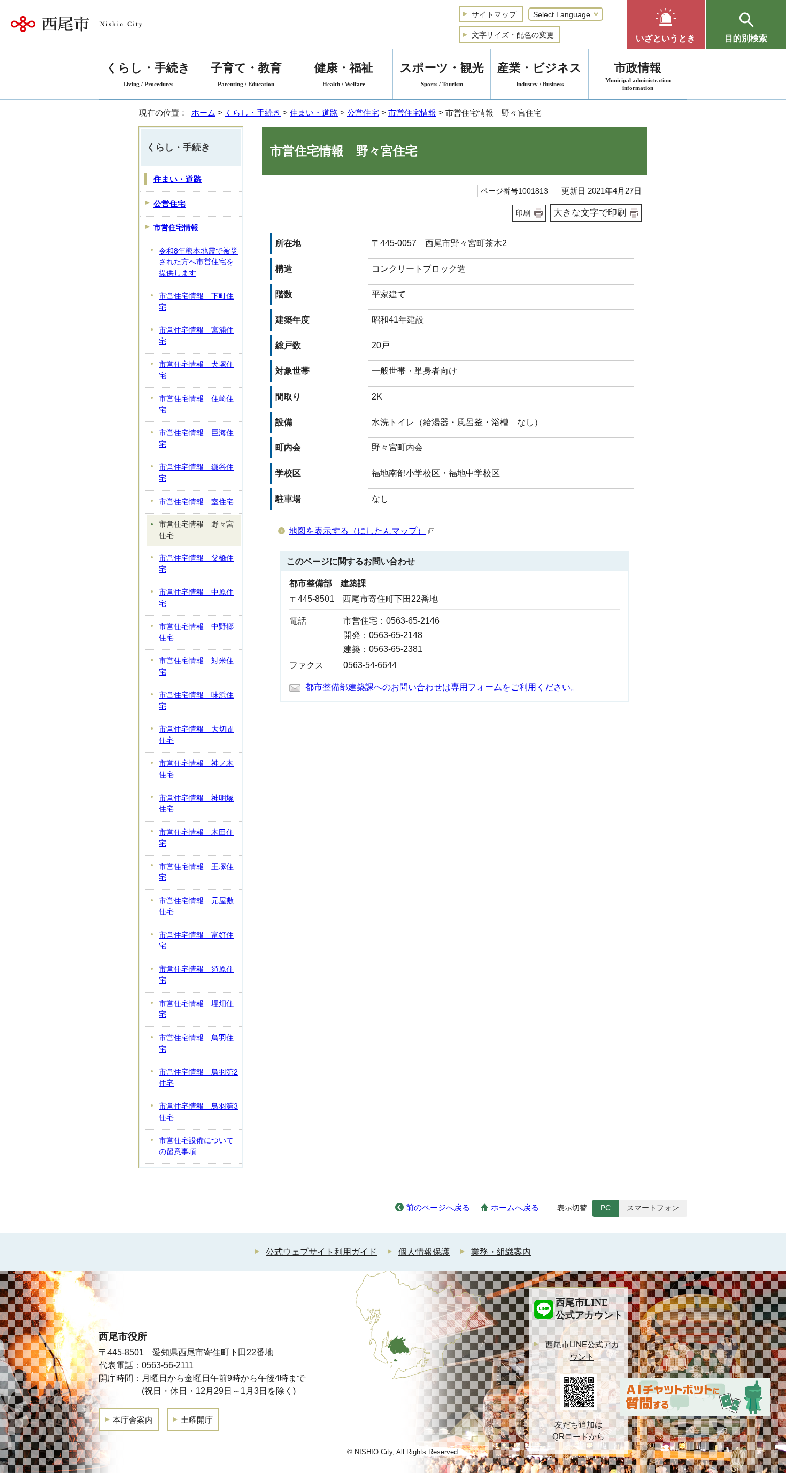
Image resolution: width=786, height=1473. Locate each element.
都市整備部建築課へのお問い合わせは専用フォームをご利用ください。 (442, 687)
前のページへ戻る (438, 1207)
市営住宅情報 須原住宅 (196, 975)
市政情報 (638, 76)
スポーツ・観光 (442, 74)
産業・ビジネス (539, 74)
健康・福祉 (343, 74)
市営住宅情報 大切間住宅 (196, 735)
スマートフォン (653, 1207)
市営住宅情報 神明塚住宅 (196, 804)
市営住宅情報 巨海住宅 (196, 438)
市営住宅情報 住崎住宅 (196, 404)
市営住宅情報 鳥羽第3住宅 (198, 1112)
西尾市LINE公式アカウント (582, 1350)
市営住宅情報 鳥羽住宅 (196, 1043)
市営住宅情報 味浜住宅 (196, 700)
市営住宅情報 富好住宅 (196, 940)
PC (605, 1207)
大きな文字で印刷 (589, 213)
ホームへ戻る (515, 1207)
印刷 (522, 213)
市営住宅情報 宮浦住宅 (196, 336)
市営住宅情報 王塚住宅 (196, 872)
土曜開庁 (197, 1419)
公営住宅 (363, 112)
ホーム (203, 112)
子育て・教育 (246, 74)
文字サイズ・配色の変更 (513, 34)
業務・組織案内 (501, 1251)
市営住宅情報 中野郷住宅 (196, 632)
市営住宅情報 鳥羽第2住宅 (198, 1077)
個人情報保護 (424, 1251)
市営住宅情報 (412, 112)
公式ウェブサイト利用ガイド (321, 1251)
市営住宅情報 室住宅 (196, 502)
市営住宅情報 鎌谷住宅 (196, 472)
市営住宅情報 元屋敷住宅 (196, 906)
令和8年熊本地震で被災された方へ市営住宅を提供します (198, 262)
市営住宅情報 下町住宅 (196, 301)
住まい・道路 (314, 112)
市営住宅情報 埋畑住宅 (196, 1009)
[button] (666, 24)
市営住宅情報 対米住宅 (196, 666)
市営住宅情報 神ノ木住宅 (196, 769)
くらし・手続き (253, 112)
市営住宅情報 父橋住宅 (196, 563)
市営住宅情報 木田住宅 (196, 838)
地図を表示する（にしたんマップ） (357, 530)
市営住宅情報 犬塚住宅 (196, 370)
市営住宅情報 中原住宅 (196, 598)
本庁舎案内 (133, 1419)
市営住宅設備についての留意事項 (196, 1146)
